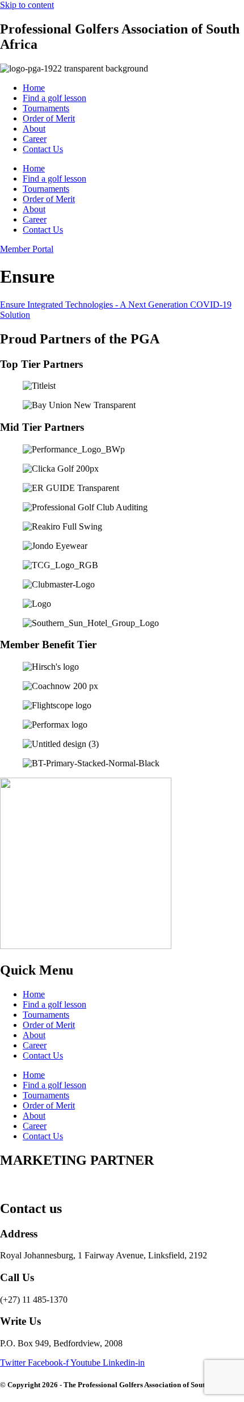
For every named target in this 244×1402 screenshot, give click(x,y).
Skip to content (27, 5)
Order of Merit (49, 118)
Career (35, 139)
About (34, 128)
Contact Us (43, 149)
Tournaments (46, 108)
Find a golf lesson (54, 98)
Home (34, 88)
